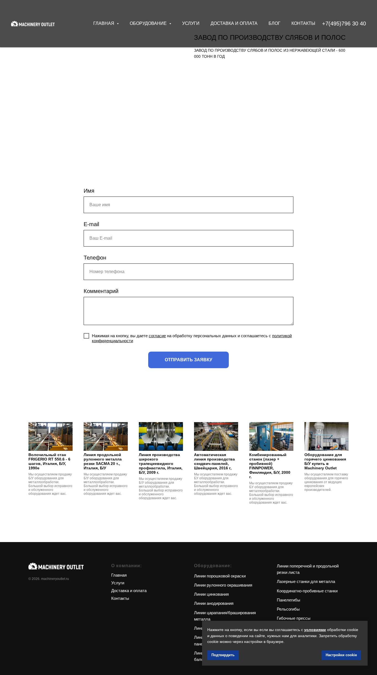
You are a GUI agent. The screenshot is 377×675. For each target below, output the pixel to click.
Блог (274, 23)
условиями (315, 629)
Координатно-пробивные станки (307, 590)
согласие (157, 335)
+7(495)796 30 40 (344, 23)
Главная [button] (104, 23)
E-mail (91, 224)
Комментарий (101, 291)
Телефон (95, 258)
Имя (89, 191)
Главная (119, 575)
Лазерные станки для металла (306, 581)
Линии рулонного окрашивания (223, 585)
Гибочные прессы (293, 618)
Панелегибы (288, 600)
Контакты (303, 23)
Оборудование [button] (149, 23)
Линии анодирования (213, 603)
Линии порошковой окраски (220, 576)
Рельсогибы (288, 609)
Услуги (191, 23)
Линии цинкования (211, 594)
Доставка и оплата (234, 23)
